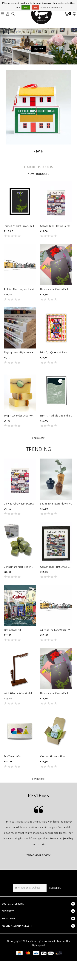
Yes (26, 7)
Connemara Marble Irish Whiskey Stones (20, 567)
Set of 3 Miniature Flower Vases (56, 503)
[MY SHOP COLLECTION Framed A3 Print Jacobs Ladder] (20, 201)
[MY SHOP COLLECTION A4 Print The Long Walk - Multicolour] (20, 264)
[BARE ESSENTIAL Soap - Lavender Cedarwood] (20, 391)
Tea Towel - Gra (12, 756)
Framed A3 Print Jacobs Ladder (20, 226)
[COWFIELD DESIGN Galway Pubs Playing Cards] (56, 201)
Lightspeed (38, 945)
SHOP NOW (39, 49)
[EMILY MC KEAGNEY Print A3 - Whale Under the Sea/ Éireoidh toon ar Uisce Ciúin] (56, 391)
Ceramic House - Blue (52, 756)
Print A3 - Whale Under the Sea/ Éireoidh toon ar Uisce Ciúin (56, 415)
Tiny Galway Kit (12, 630)
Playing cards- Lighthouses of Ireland (20, 352)
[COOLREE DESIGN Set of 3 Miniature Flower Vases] (56, 479)
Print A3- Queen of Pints (53, 352)
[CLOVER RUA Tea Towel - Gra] (20, 731)
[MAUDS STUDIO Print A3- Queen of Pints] (56, 327)
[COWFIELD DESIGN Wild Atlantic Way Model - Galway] (20, 668)
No (35, 7)
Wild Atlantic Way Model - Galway (20, 693)
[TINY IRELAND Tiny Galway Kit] (20, 605)
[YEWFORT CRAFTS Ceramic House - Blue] (56, 731)
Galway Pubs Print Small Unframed (56, 567)
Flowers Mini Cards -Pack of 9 (56, 289)
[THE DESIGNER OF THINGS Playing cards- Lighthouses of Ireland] (20, 327)
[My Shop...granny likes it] (41, 14)
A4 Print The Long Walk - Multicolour (20, 289)
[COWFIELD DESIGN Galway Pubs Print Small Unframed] (56, 542)
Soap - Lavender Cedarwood (20, 415)
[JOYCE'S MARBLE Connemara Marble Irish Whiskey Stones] (20, 542)
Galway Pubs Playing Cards (55, 226)
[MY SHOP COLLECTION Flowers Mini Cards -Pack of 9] (56, 264)
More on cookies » (51, 7)
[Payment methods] (19, 953)
